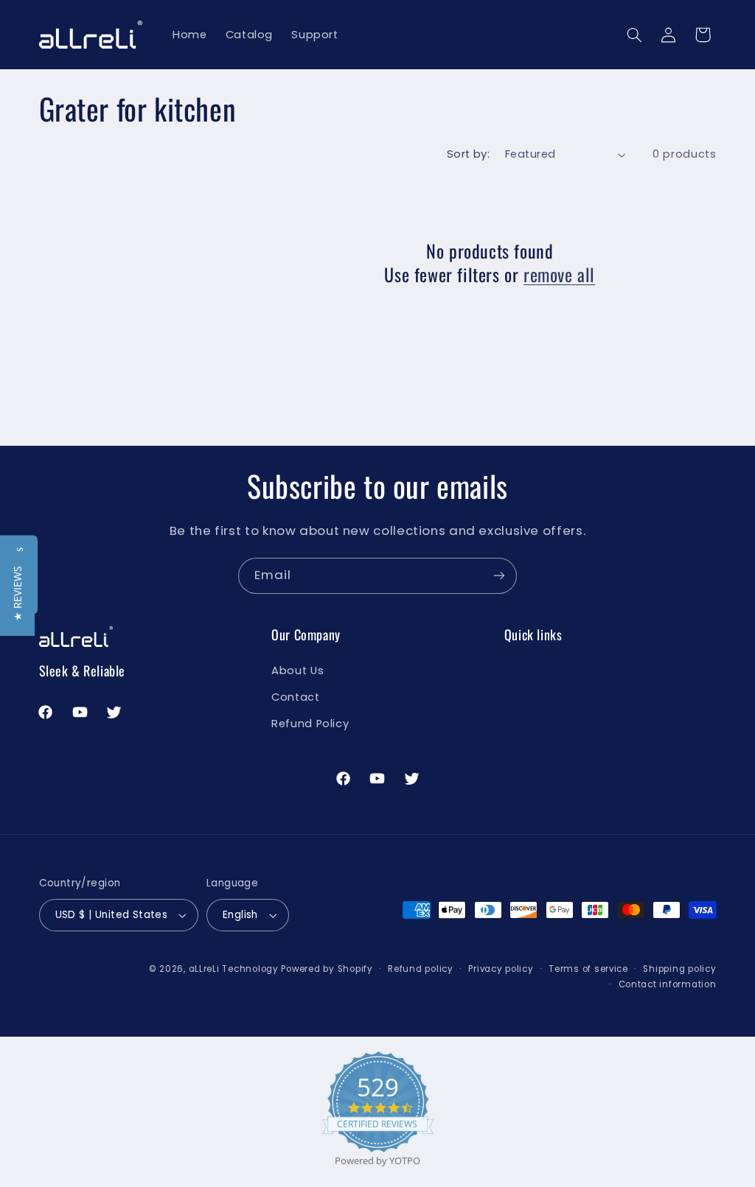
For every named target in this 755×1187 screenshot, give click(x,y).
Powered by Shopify (326, 969)
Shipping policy (679, 969)
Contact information (668, 984)
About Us (297, 670)
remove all (559, 274)
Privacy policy (500, 969)
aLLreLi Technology (234, 969)
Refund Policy (310, 723)
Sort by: (468, 154)
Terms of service (588, 969)
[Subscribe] (499, 576)
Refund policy (420, 969)
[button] (634, 35)
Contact (295, 697)
